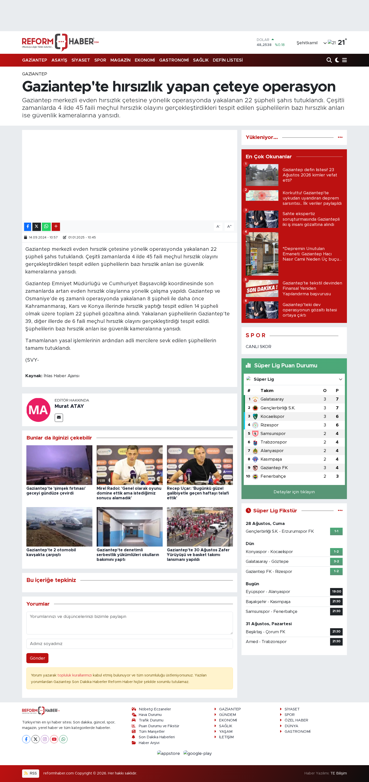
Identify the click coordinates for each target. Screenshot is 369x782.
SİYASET (81, 60)
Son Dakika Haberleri (157, 737)
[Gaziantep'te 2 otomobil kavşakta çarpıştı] (59, 526)
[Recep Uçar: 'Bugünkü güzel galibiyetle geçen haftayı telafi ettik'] (200, 465)
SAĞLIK (201, 60)
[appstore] (169, 753)
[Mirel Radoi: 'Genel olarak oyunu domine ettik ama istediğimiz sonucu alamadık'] (130, 465)
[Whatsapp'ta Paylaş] (46, 227)
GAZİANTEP (34, 60)
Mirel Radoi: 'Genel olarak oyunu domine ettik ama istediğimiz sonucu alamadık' (129, 493)
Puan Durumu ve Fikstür (159, 726)
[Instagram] (45, 739)
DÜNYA (291, 726)
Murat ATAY (69, 406)
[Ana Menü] (343, 60)
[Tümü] (340, 137)
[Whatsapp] (63, 739)
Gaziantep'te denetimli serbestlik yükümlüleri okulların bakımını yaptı (128, 555)
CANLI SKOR (258, 347)
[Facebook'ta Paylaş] (27, 227)
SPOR (100, 60)
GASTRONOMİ (174, 60)
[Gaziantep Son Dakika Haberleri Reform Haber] (60, 42)
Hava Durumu (150, 715)
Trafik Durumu (151, 720)
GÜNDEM (227, 715)
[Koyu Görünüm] (336, 60)
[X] (35, 739)
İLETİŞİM (226, 737)
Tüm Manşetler (152, 732)
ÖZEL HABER (296, 720)
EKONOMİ (145, 60)
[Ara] (330, 60)
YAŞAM (225, 732)
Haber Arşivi (149, 743)
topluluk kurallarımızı (75, 675)
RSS (33, 773)
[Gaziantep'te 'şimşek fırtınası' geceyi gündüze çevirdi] (59, 465)
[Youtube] (54, 739)
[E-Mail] (59, 418)
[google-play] (197, 753)
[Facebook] (26, 739)
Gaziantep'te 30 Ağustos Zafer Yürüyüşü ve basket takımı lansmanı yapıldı (198, 555)
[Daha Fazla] (56, 227)
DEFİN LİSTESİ (228, 60)
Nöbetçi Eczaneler (155, 709)
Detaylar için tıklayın (294, 492)
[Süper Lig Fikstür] (340, 511)
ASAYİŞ (59, 60)
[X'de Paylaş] (36, 227)
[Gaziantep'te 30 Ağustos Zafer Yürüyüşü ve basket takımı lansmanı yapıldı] (200, 526)
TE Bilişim (338, 773)
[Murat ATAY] (38, 409)
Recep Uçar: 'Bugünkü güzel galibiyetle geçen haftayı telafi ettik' (198, 493)
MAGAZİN (120, 60)
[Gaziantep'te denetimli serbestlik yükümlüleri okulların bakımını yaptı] (130, 526)
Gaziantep (34, 74)
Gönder (37, 658)
